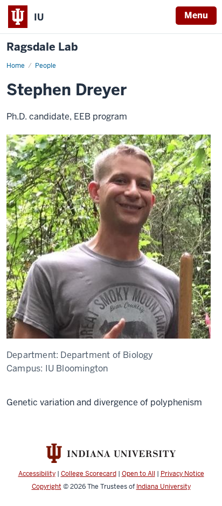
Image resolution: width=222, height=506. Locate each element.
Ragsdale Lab (42, 47)
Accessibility (37, 473)
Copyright (46, 486)
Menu (196, 15)
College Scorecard (88, 473)
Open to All (138, 473)
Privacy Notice (182, 473)
